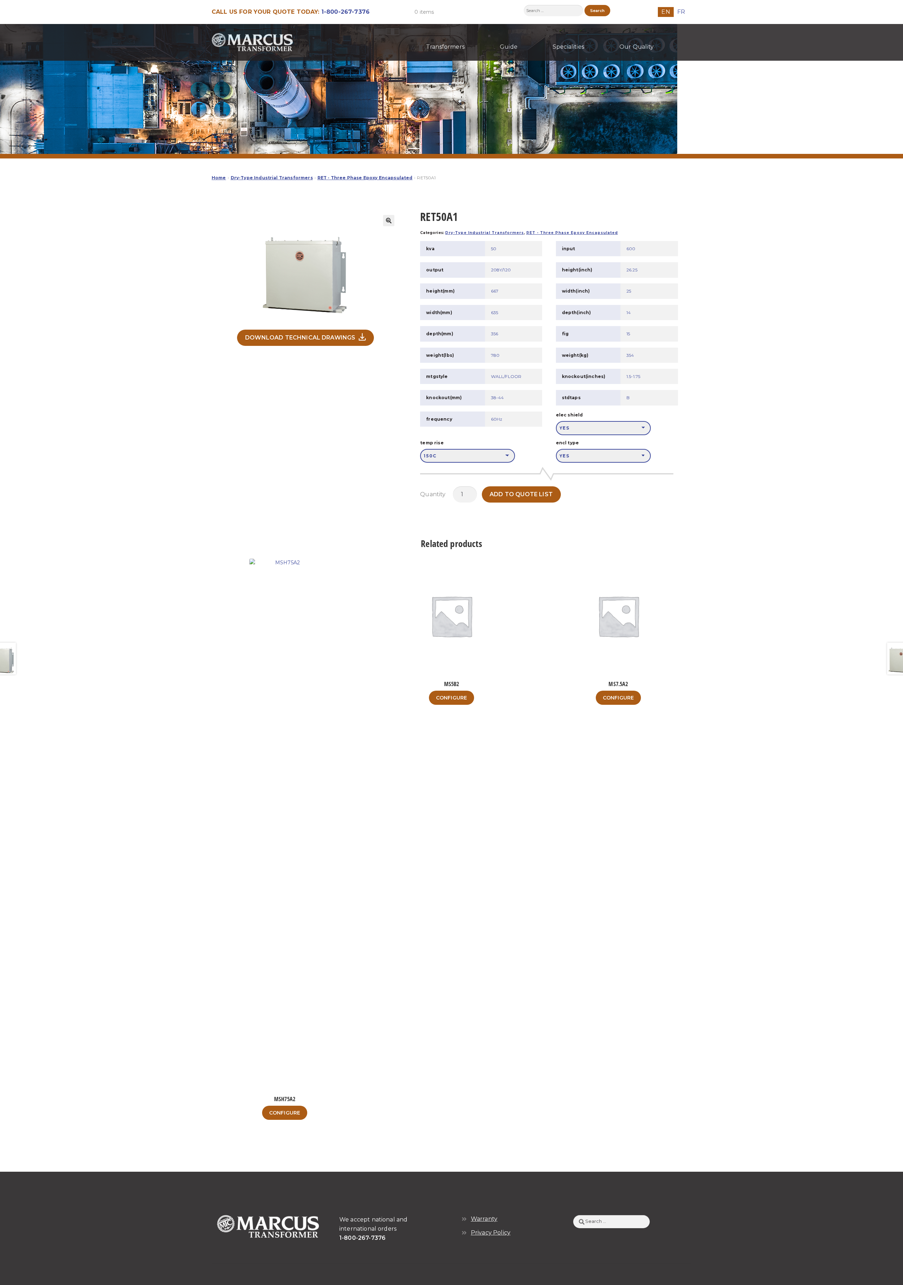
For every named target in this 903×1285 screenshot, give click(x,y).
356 (494, 333)
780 (495, 355)
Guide (508, 46)
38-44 (497, 397)
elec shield (569, 415)
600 (630, 248)
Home (219, 177)
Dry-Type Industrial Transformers (272, 177)
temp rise (431, 442)
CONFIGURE (284, 1113)
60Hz (497, 419)
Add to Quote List (521, 494)
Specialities (568, 46)
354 (630, 355)
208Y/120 (501, 269)
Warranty (484, 1218)
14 (628, 312)
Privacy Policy (490, 1232)
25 (628, 291)
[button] (388, 220)
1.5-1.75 (633, 376)
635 (494, 312)
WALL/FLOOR (506, 376)
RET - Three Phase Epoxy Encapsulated (365, 177)
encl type (567, 442)
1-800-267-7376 (345, 11)
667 (494, 291)
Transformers (445, 46)
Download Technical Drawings (300, 337)
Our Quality (636, 46)
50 (493, 248)
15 (628, 333)
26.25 (631, 269)
